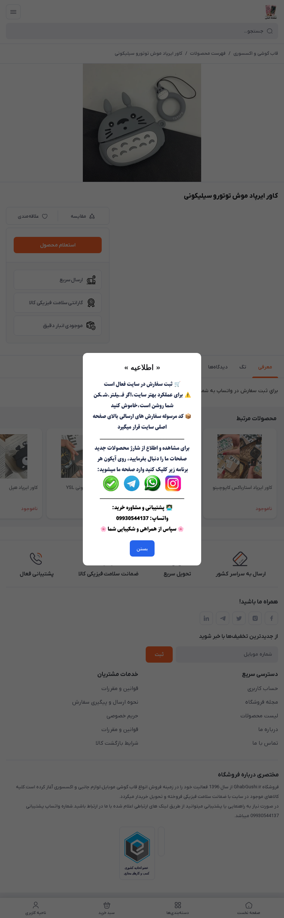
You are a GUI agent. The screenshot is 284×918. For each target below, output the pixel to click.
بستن (142, 548)
